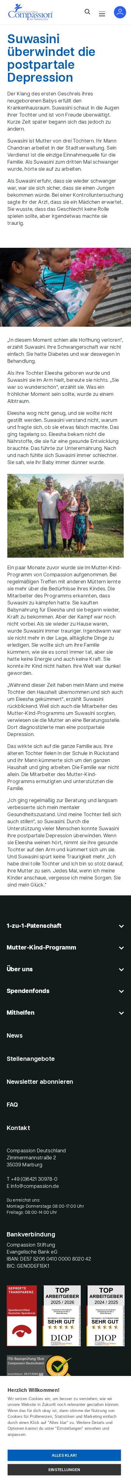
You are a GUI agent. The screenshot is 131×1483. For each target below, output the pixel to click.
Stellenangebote (31, 1059)
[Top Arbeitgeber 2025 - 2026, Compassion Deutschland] (62, 1315)
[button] (87, 12)
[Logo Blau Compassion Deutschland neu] (30, 12)
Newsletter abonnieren (40, 1082)
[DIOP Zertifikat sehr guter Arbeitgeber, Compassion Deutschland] (106, 1315)
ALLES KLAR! (64, 1455)
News (15, 1036)
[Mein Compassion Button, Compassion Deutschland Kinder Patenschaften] (120, 12)
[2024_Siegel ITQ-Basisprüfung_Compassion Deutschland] (66, 1369)
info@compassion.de (35, 1186)
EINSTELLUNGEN (64, 1470)
